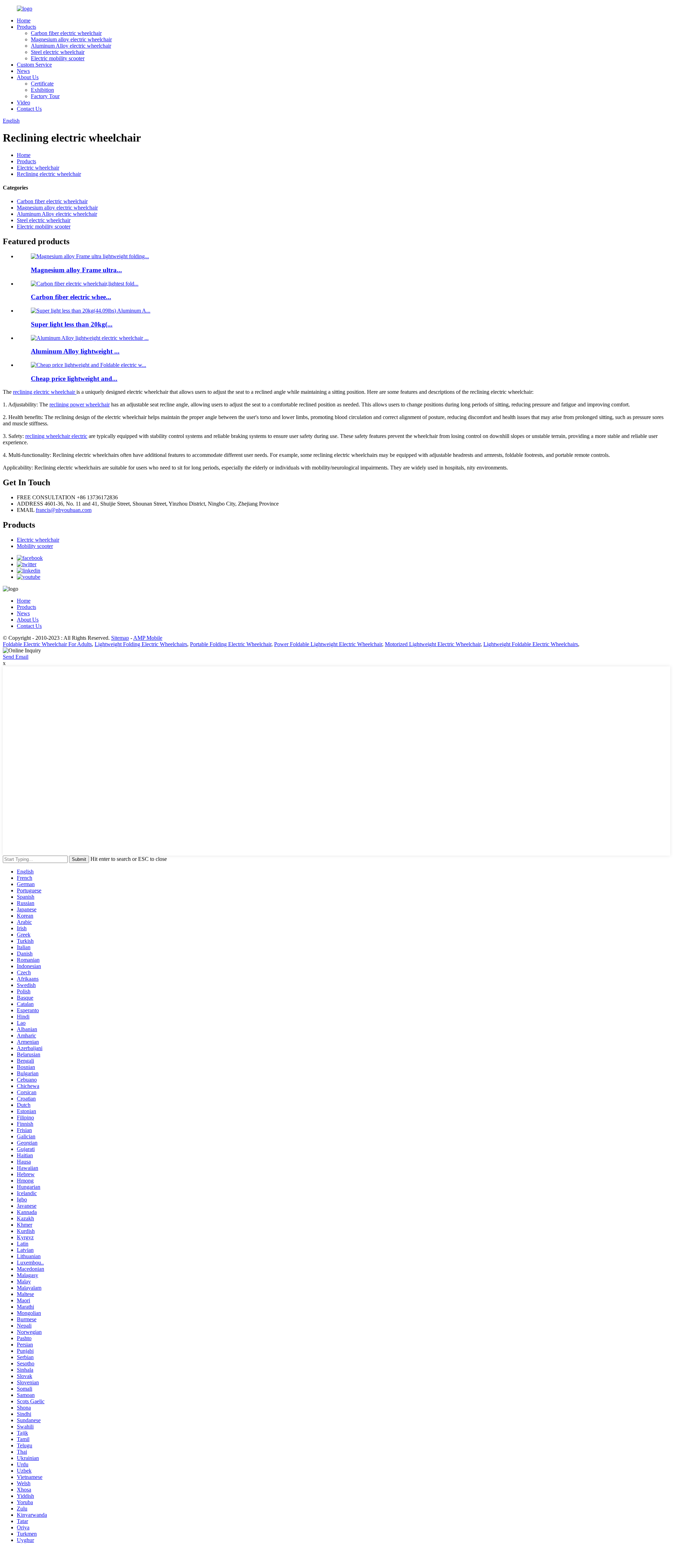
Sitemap (120, 638)
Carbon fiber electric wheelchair (66, 33)
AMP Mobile (147, 638)
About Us (28, 77)
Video (23, 102)
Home (23, 20)
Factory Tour (45, 96)
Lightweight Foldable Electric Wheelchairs (530, 644)
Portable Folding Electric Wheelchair (230, 644)
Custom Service (34, 65)
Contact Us (29, 109)
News (23, 71)
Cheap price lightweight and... (74, 378)
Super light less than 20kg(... (72, 324)
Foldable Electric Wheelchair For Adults (47, 644)
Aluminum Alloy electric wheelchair (71, 46)
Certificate (42, 84)
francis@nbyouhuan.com (63, 510)
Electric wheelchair (38, 168)
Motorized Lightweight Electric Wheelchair (433, 644)
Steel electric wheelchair (57, 52)
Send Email (15, 657)
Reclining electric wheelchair (49, 174)
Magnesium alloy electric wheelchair (71, 39)
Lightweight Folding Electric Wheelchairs (141, 644)
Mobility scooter (35, 546)
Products (26, 27)
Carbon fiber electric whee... (71, 297)
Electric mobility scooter (57, 58)
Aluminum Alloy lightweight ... (75, 351)
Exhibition (42, 90)
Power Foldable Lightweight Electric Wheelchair (328, 644)
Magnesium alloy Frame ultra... (76, 270)
